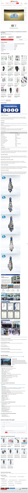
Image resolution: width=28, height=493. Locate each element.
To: (4, 424)
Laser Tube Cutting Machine (4, 476)
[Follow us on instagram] (24, 488)
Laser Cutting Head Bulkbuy (11, 485)
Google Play (7, 488)
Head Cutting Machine (10, 481)
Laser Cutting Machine (19, 5)
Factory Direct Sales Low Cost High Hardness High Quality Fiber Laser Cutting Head (24, 84)
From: (4, 422)
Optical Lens (20, 384)
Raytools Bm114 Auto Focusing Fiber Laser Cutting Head (16, 84)
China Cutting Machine (3, 481)
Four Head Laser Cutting (4, 483)
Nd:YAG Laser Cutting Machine (12, 476)
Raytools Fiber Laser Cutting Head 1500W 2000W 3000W (3, 62)
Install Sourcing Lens (4, 489)
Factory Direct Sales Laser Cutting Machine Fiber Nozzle (24, 445)
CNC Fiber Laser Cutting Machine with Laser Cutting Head (3, 73)
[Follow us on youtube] (25, 488)
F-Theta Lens (23, 384)
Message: (4, 426)
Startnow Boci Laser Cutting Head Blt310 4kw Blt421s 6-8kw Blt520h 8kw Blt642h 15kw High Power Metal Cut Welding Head (4, 94)
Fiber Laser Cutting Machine (21, 476)
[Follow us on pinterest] (26, 488)
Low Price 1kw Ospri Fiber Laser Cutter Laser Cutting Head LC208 (17, 94)
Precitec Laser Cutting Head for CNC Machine (3, 84)
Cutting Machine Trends (4, 485)
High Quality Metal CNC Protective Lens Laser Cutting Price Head (10, 94)
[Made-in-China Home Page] (14, 1)
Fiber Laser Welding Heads (15, 384)
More (1, 486)
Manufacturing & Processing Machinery (7, 5)
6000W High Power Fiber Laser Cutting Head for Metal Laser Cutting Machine (17, 73)
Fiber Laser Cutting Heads (9, 384)
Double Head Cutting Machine (18, 481)
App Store (2, 488)
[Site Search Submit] (17, 3)
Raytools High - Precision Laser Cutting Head (10, 73)
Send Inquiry (7, 39)
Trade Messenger (12, 488)
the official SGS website (18, 356)
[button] (1, 1)
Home (1, 5)
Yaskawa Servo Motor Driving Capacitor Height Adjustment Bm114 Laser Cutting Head (10, 84)
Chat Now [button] (21, 39)
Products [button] (7, 3)
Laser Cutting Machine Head (18, 483)
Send (6, 432)
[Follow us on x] (23, 488)
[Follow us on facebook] (22, 488)
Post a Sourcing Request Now (21, 432)
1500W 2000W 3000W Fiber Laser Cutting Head (24, 62)
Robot (2, 385)
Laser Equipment (14, 5)
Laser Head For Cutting (11, 483)
